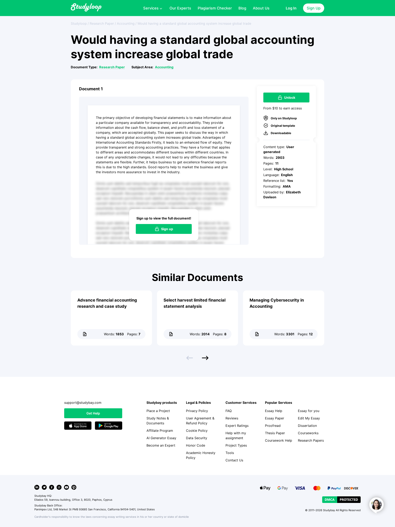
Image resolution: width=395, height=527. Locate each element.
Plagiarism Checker (215, 8)
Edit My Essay (309, 418)
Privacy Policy (197, 411)
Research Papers (311, 440)
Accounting (164, 67)
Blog (242, 8)
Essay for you (308, 411)
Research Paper (112, 67)
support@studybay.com (82, 402)
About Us (261, 8)
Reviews (231, 418)
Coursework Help (278, 440)
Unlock (289, 97)
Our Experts (180, 8)
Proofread (273, 426)
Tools (229, 453)
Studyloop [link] (79, 23)
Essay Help (273, 411)
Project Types (236, 445)
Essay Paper (274, 418)
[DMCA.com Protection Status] (341, 499)
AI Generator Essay (161, 438)
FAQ (228, 411)
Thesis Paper (275, 433)
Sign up (167, 229)
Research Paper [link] (102, 23)
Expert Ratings (237, 426)
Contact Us (234, 460)
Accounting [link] (126, 23)
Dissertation (307, 426)
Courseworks (308, 433)
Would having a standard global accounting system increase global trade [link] (194, 23)
